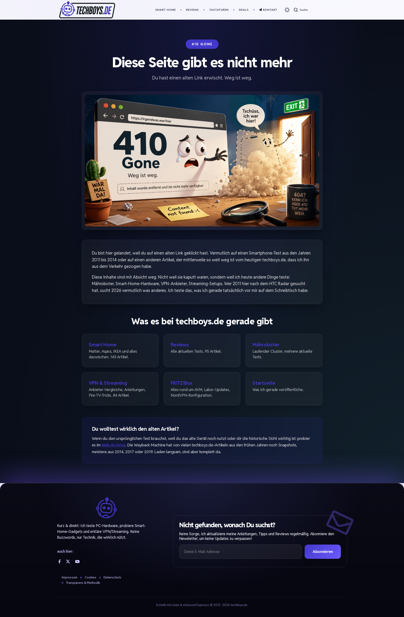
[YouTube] (77, 561)
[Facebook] (59, 561)
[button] (300, 10)
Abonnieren (323, 551)
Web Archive (113, 445)
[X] (68, 561)
